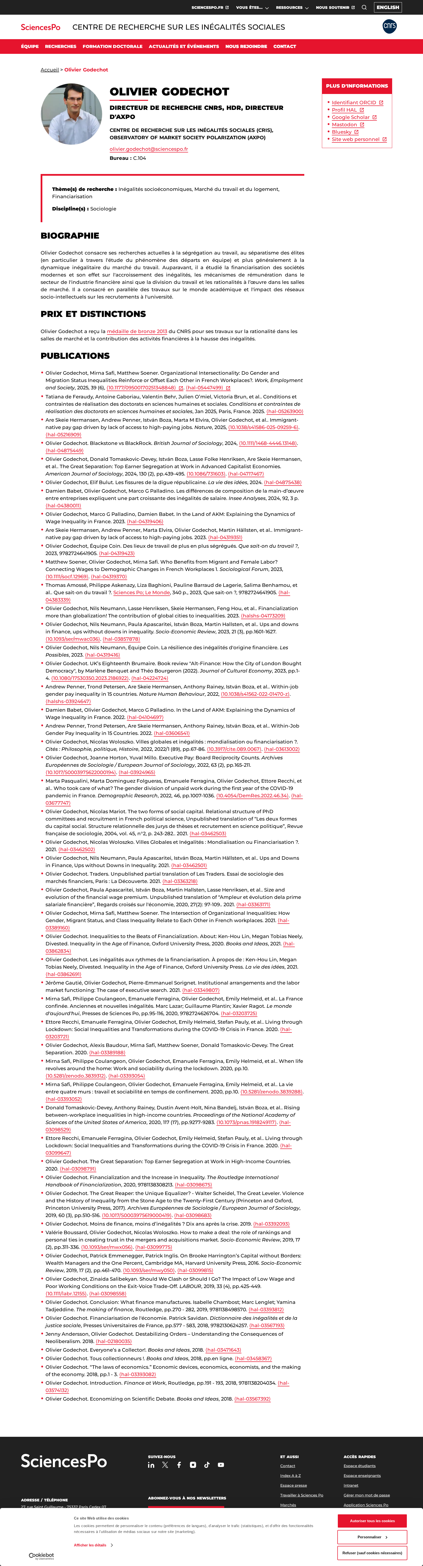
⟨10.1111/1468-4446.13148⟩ (268, 443)
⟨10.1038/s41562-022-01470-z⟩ (255, 694)
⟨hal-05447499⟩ (204, 388)
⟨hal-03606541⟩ (172, 733)
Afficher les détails (90, 1545)
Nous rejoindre (246, 46)
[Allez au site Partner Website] (389, 27)
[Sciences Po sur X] (165, 1465)
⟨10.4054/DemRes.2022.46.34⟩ (252, 796)
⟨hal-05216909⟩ (64, 435)
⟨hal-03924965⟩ (136, 772)
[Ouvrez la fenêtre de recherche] (364, 7)
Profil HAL (344, 110)
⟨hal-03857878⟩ (121, 639)
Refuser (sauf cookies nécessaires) (372, 1553)
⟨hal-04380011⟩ (63, 506)
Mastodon (344, 125)
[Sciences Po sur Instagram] (193, 1465)
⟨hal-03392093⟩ (271, 1224)
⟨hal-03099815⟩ (195, 1270)
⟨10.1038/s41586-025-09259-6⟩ (263, 427)
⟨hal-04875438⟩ (283, 482)
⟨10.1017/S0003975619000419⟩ (137, 1215)
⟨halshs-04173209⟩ (263, 616)
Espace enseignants (362, 1475)
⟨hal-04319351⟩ (225, 537)
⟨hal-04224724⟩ (149, 678)
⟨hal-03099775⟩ (153, 1247)
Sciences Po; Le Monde (141, 592)
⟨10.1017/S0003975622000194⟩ (81, 772)
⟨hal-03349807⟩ (201, 990)
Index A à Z (290, 1475)
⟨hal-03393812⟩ (266, 1309)
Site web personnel (356, 139)
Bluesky (342, 132)
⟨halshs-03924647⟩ (68, 701)
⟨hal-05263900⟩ (285, 411)
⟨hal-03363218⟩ (180, 881)
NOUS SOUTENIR (332, 7)
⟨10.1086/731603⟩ (206, 474)
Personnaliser (369, 1537)
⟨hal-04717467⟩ (246, 474)
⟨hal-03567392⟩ (252, 1399)
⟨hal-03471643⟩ (223, 1350)
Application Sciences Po (366, 1505)
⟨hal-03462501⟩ (189, 865)
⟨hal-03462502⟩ (76, 849)
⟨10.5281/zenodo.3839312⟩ (76, 1076)
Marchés (288, 1505)
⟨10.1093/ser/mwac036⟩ (73, 639)
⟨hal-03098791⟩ (78, 1169)
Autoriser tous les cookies (372, 1521)
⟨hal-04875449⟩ (65, 450)
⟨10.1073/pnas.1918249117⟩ (246, 1122)
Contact (284, 46)
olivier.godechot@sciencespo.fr (149, 149)
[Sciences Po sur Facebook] (179, 1465)
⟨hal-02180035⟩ (114, 1341)
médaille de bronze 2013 (137, 331)
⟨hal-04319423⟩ (117, 553)
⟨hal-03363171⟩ (253, 904)
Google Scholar (351, 117)
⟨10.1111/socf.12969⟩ (67, 577)
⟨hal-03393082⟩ (137, 1374)
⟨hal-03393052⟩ (64, 1099)
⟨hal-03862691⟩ (64, 974)
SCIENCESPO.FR (207, 7)
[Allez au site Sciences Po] (40, 28)
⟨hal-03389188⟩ (107, 1053)
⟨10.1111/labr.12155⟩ (66, 1294)
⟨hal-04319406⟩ (145, 521)
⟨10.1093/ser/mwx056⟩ (107, 1247)
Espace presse (293, 1485)
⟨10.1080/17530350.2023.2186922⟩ (90, 678)
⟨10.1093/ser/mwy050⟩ (149, 1270)
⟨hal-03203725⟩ (239, 1013)
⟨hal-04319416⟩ (102, 655)
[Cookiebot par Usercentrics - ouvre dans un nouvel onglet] (41, 1556)
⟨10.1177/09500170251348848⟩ (141, 388)
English (388, 7)
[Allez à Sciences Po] (64, 1461)
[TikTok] (207, 1465)
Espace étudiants (360, 1465)
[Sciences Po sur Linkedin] (151, 1465)
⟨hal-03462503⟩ (207, 833)
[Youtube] (221, 1465)
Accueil (50, 70)
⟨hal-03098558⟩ (108, 1294)
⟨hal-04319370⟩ (109, 577)
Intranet (351, 1485)
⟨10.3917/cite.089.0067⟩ (234, 749)
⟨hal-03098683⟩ (193, 1215)
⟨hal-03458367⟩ (253, 1358)
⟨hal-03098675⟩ (193, 1185)
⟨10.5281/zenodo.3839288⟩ (271, 1092)
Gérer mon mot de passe (367, 1495)
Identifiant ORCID (354, 102)
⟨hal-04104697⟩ (145, 717)
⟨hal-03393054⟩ (126, 1076)
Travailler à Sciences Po (301, 1495)
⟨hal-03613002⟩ (282, 749)
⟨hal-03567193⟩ (267, 1325)
